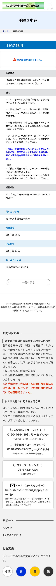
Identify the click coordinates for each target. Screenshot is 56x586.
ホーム (5, 31)
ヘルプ (5, 528)
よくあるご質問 (10, 535)
